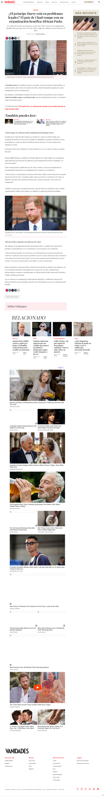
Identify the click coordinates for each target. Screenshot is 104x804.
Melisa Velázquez (40, 34)
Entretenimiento (28, 2)
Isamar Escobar (65, 355)
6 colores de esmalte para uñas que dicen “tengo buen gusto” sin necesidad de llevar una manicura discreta (87, 35)
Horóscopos (64, 2)
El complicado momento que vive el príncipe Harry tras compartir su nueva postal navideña (23, 123)
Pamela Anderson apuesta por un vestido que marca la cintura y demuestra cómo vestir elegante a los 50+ (41, 347)
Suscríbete (89, 2)
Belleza (54, 2)
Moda (47, 2)
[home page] (9, 2)
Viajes (74, 2)
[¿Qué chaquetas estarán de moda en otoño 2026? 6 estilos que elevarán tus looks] (82, 329)
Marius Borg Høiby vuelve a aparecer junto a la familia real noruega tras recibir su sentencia (21, 345)
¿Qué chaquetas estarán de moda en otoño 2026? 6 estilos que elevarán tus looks (83, 345)
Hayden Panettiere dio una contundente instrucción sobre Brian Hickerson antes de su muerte (86, 53)
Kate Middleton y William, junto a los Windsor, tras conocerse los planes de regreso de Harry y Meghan (86, 70)
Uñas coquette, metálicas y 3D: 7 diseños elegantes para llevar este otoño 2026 (87, 44)
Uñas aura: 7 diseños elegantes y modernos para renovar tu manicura (87, 61)
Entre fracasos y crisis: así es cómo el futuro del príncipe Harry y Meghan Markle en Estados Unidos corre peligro (56, 123)
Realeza (39, 2)
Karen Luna (24, 353)
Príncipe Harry (12, 297)
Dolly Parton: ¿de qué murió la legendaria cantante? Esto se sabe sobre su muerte (61, 346)
